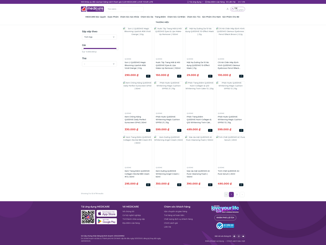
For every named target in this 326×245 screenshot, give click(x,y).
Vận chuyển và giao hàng (175, 211)
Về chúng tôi (128, 211)
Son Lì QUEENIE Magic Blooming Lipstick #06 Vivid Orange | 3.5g (135, 65)
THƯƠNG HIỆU (162, 22)
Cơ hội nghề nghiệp (132, 215)
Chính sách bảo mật (236, 241)
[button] (237, 9)
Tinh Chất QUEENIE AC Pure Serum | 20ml (228, 172)
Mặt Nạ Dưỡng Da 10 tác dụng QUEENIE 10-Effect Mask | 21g (198, 65)
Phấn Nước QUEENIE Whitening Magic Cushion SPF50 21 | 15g (168, 120)
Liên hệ (167, 227)
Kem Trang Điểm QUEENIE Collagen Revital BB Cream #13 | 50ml (137, 174)
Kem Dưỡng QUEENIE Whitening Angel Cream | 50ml (167, 174)
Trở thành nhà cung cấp (134, 219)
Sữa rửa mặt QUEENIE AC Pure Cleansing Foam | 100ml (198, 174)
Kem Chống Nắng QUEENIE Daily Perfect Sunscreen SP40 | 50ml (135, 120)
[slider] (82, 48)
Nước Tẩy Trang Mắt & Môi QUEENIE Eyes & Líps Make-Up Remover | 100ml (168, 65)
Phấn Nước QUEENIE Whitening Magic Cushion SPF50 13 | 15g (230, 120)
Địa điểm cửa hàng (131, 223)
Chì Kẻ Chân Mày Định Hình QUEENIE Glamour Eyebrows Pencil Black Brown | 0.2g (229, 65)
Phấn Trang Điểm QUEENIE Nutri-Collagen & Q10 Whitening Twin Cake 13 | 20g (199, 120)
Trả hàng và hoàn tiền (174, 215)
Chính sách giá (171, 223)
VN (243, 2)
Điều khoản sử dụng (214, 241)
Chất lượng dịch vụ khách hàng (178, 219)
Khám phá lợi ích (225, 217)
